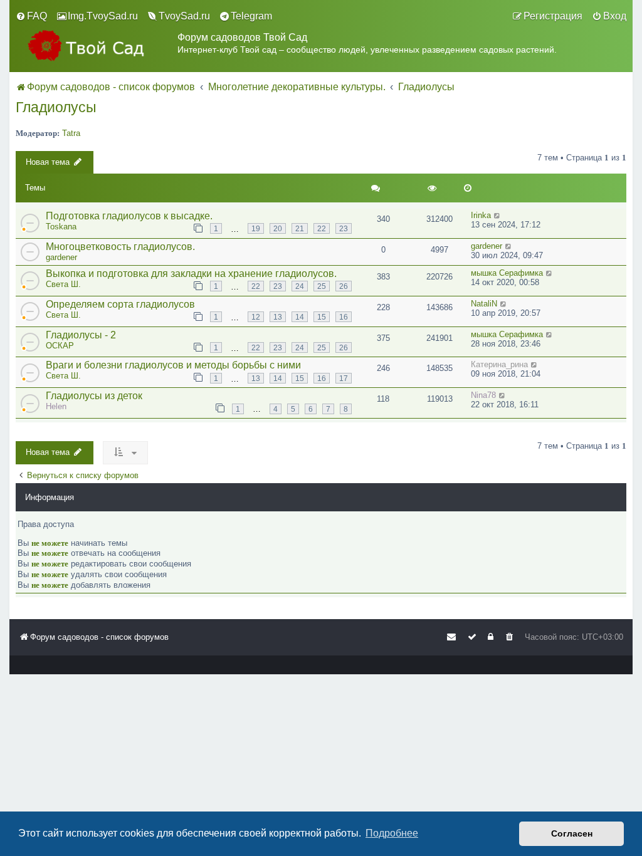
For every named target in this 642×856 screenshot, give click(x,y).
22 (321, 228)
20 (277, 228)
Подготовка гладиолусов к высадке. (129, 216)
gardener (61, 257)
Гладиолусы (56, 107)
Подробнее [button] (392, 833)
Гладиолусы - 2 (81, 335)
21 (299, 228)
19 (255, 228)
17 (343, 378)
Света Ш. (63, 284)
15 (321, 317)
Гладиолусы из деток (94, 395)
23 (343, 228)
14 (299, 317)
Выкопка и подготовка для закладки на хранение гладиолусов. (191, 273)
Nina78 (483, 395)
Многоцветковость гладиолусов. (120, 246)
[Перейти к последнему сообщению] (497, 215)
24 (299, 286)
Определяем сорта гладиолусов (120, 304)
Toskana (61, 226)
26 (343, 286)
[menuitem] (31, 16)
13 (277, 317)
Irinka (481, 215)
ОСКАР (60, 345)
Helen (56, 406)
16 (343, 317)
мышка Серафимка (507, 273)
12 (255, 317)
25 (321, 286)
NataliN (484, 303)
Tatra (71, 133)
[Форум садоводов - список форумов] (96, 45)
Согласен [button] (571, 833)
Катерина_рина (499, 364)
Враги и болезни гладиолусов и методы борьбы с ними (173, 365)
